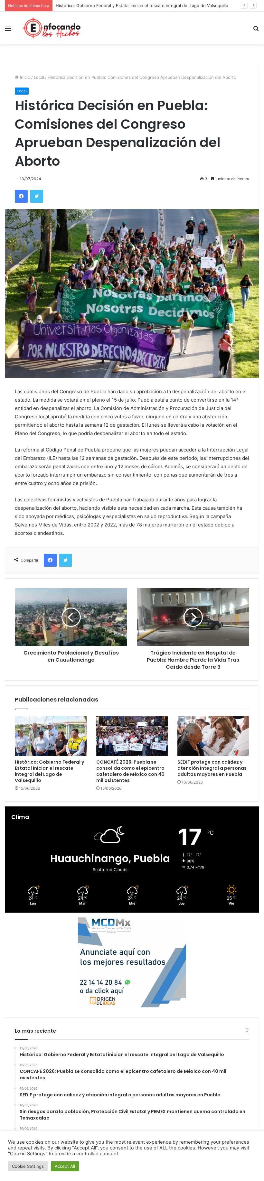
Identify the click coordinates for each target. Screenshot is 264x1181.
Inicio (24, 77)
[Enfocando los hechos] (51, 28)
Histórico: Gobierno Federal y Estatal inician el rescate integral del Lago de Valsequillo (49, 771)
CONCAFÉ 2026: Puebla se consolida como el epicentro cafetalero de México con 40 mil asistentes (130, 771)
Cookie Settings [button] (28, 1166)
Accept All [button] (65, 1166)
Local (39, 77)
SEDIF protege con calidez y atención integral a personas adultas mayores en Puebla (212, 768)
